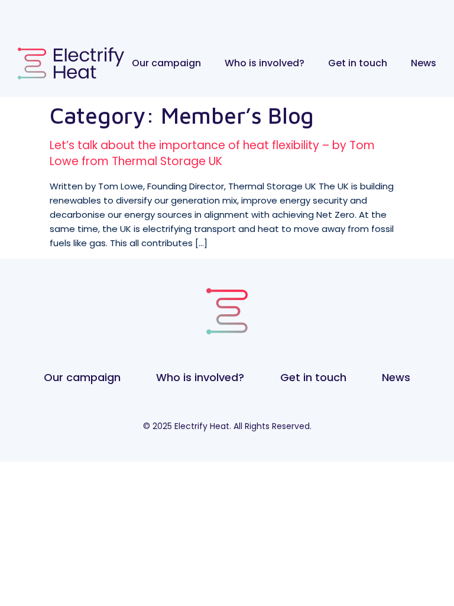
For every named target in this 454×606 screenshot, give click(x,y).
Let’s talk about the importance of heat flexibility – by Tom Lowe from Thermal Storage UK (212, 153)
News (423, 63)
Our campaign (166, 63)
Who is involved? (264, 63)
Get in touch (357, 63)
